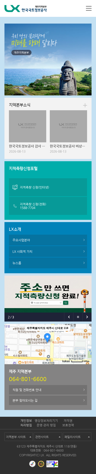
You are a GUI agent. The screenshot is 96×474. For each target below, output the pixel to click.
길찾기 (85, 367)
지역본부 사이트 (16, 437)
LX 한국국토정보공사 (25, 9)
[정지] (77, 317)
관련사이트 (42, 437)
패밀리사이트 (73, 437)
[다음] (87, 317)
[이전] (68, 317)
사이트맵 (89, 8)
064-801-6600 (54, 450)
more (85, 105)
